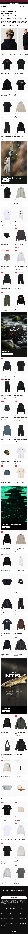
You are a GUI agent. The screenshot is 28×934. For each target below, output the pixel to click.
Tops (11, 54)
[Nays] (5, 6)
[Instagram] (14, 908)
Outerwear (21, 54)
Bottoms (15, 54)
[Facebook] (7, 908)
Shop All (2, 54)
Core (7, 54)
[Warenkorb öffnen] (26, 6)
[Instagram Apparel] (18, 908)
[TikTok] (21, 908)
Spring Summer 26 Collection (14, 1)
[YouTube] (10, 908)
